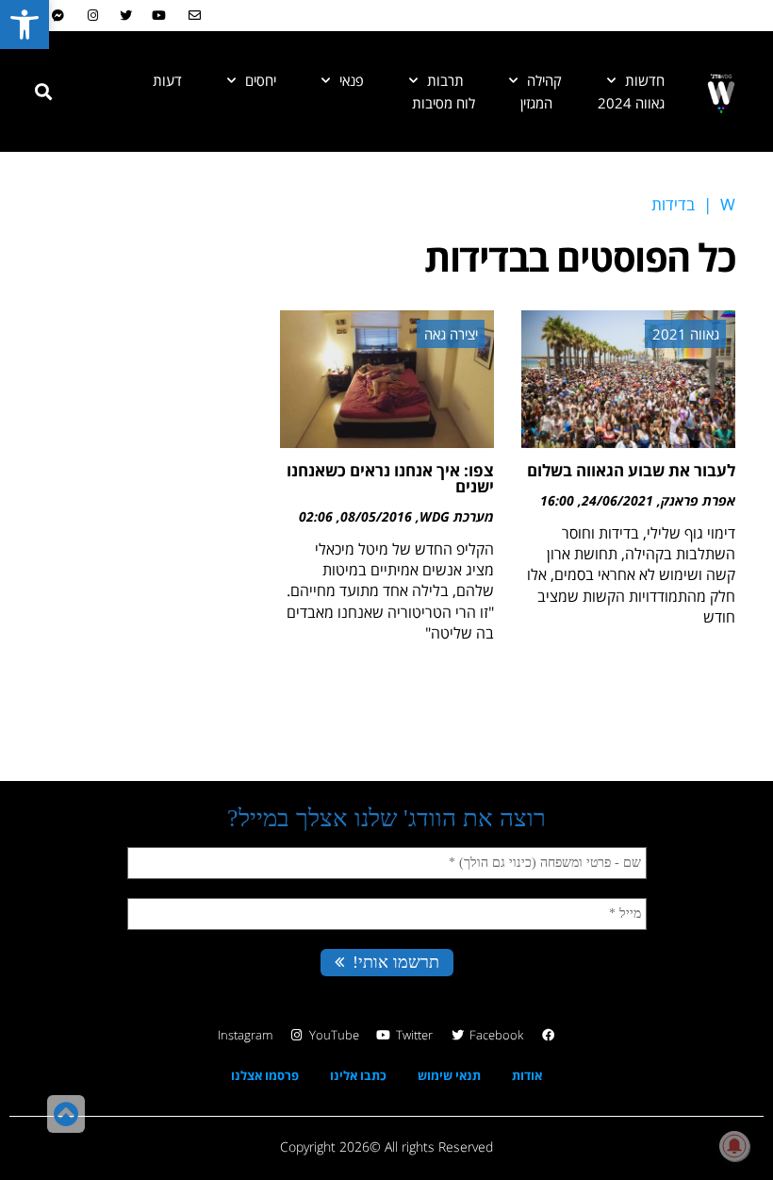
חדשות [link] (645, 80)
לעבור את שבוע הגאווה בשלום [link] (631, 470)
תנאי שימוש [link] (449, 1075)
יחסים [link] (260, 80)
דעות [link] (167, 80)
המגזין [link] (536, 102)
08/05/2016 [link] (376, 516)
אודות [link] (527, 1075)
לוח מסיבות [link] (443, 102)
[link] (24, 24)
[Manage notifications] (734, 1146)
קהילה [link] (544, 80)
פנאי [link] (351, 80)
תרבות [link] (445, 80)
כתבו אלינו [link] (358, 1075)
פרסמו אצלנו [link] (265, 1075)
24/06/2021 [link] (617, 500)
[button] (43, 91)
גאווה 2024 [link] (631, 102)
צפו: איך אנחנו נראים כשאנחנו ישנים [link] (390, 478)
